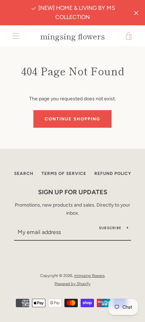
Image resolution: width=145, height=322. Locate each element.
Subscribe (110, 228)
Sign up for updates (72, 192)
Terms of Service (64, 173)
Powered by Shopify (72, 283)
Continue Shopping (72, 118)
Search (23, 173)
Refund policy (112, 173)
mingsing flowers (72, 35)
